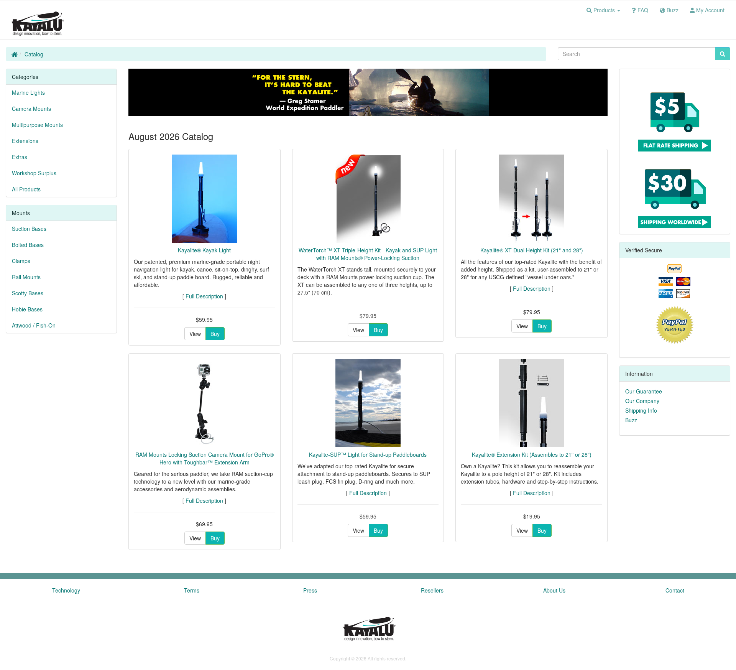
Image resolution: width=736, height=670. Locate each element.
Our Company (642, 401)
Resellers (432, 590)
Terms (191, 590)
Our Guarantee (643, 391)
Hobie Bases (27, 309)
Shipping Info (641, 410)
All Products (26, 189)
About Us (554, 590)
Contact (674, 590)
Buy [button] (215, 333)
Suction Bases (29, 228)
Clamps (21, 261)
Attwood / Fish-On (34, 325)
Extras (19, 157)
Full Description (204, 296)
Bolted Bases (28, 245)
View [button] (195, 333)
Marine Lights (28, 92)
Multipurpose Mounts (37, 124)
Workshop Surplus (34, 173)
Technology (66, 590)
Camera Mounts (31, 108)
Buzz (631, 420)
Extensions (25, 141)
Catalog (34, 54)
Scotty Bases (27, 293)
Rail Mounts (26, 277)
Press (310, 590)
